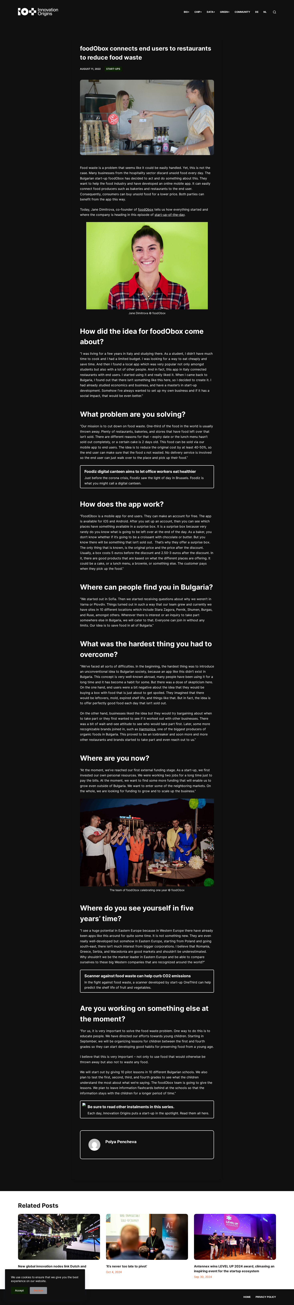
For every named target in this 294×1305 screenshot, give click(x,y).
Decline (38, 1290)
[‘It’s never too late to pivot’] (147, 1237)
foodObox (145, 209)
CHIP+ (198, 11)
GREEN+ (225, 11)
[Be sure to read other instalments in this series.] (147, 1109)
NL (265, 11)
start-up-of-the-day (170, 215)
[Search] (274, 12)
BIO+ (186, 11)
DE (256, 11)
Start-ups (113, 68)
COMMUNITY (242, 11)
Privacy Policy (266, 1296)
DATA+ (211, 11)
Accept (19, 1290)
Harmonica (147, 729)
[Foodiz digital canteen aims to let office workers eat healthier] (147, 477)
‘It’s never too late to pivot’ (126, 1266)
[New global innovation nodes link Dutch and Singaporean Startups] (59, 1237)
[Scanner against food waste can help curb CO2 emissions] (147, 981)
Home (247, 1296)
